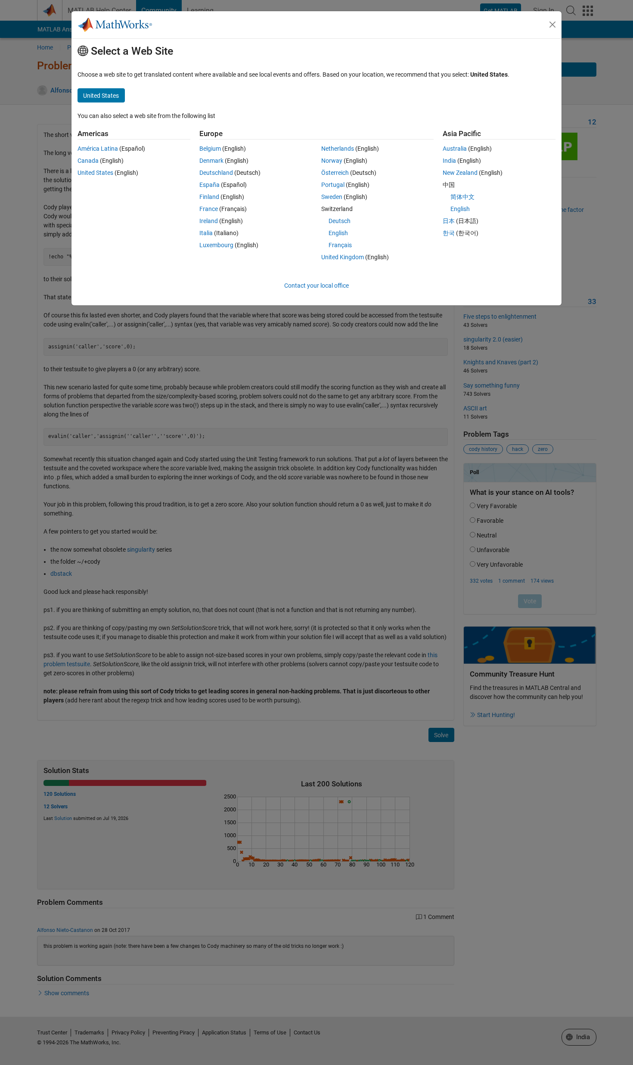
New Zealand (460, 172)
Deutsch (340, 220)
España (209, 184)
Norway (331, 160)
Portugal (332, 184)
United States (95, 172)
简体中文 (462, 196)
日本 (449, 220)
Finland (209, 196)
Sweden (331, 196)
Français (340, 245)
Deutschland (216, 172)
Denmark (211, 160)
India (449, 160)
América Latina (98, 148)
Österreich (335, 172)
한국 (449, 233)
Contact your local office (316, 285)
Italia (206, 233)
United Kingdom (342, 257)
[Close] (552, 25)
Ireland (208, 220)
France (208, 208)
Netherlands (337, 148)
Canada (88, 160)
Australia (455, 148)
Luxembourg (216, 245)
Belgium (210, 148)
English (338, 233)
